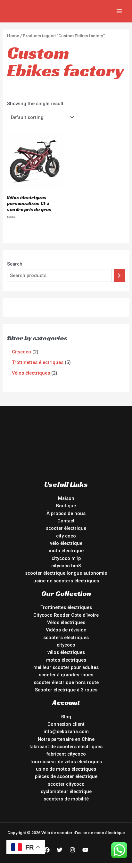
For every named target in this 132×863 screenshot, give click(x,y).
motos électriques (66, 660)
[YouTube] (85, 850)
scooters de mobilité (66, 799)
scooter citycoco (66, 784)
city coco (66, 536)
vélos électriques (66, 652)
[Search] (119, 275)
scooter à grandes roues (66, 675)
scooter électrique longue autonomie (66, 573)
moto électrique (66, 551)
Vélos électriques (66, 622)
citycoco (66, 645)
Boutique (66, 506)
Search (14, 264)
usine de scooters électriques (66, 581)
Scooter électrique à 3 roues (66, 690)
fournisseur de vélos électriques (66, 762)
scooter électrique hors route (66, 682)
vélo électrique (66, 543)
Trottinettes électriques (66, 607)
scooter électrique (66, 528)
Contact (66, 521)
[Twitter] (59, 850)
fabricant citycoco (66, 754)
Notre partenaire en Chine (66, 739)
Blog (66, 717)
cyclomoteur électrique (66, 791)
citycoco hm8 (66, 566)
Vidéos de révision (66, 630)
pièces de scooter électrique (66, 776)
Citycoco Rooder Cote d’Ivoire (66, 615)
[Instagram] (72, 850)
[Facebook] (47, 850)
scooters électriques (66, 637)
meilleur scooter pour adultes (66, 667)
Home (13, 35)
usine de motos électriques (66, 769)
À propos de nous (66, 513)
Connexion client (66, 724)
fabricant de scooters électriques (66, 746)
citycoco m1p (66, 558)
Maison (66, 498)
